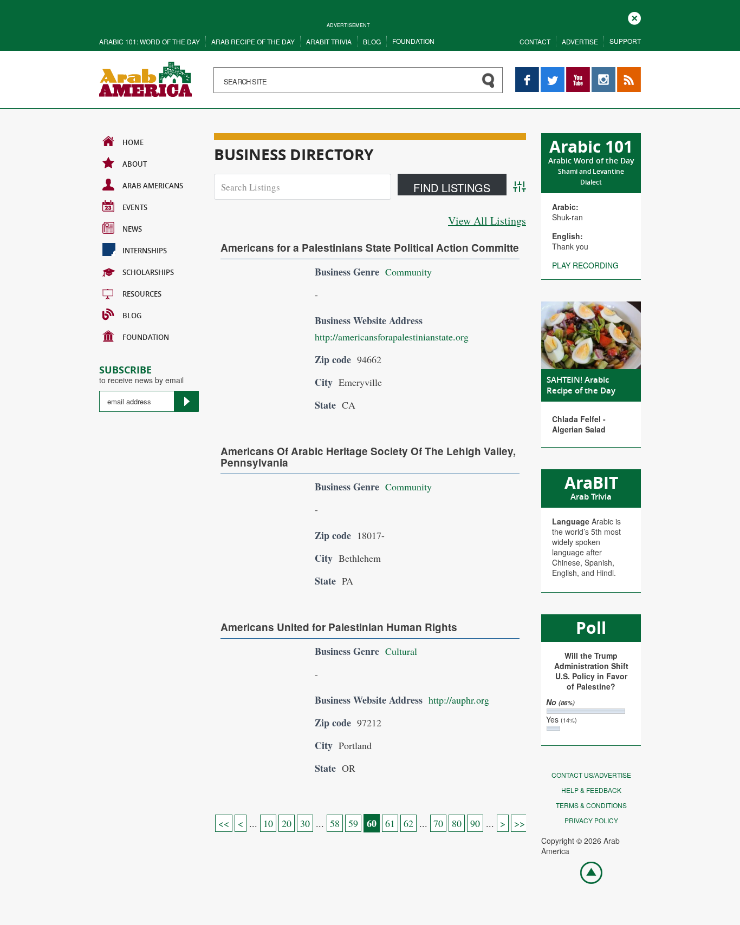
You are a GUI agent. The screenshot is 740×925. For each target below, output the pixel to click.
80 (457, 823)
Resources (141, 294)
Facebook (527, 72)
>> (519, 823)
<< (223, 823)
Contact (535, 41)
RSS (624, 72)
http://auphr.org (459, 699)
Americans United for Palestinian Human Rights (338, 627)
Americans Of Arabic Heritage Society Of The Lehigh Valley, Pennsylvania (368, 457)
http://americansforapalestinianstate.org (392, 336)
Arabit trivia (329, 41)
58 (335, 823)
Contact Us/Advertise (591, 774)
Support (625, 40)
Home (133, 142)
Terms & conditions (591, 805)
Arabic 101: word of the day (149, 41)
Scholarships (148, 272)
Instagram (603, 72)
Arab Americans (152, 186)
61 (390, 823)
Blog (372, 41)
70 (438, 823)
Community (408, 271)
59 (353, 823)
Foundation (413, 40)
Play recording (585, 265)
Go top (585, 872)
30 (305, 823)
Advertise (580, 41)
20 (286, 823)
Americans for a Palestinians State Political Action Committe (369, 247)
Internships (144, 250)
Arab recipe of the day (253, 41)
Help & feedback (591, 790)
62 (408, 823)
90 (475, 823)
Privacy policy (591, 820)
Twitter (552, 72)
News (132, 229)
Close (634, 17)
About (134, 164)
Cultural (401, 651)
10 (268, 823)
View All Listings (487, 220)
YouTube (578, 72)
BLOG (131, 315)
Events (134, 207)
